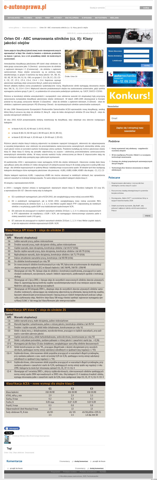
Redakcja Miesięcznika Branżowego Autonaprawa (30, 436)
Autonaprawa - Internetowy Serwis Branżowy (25, 7)
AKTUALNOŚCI (14, 18)
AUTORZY (58, 18)
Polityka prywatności (88, 472)
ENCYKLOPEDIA (72, 18)
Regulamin (55, 472)
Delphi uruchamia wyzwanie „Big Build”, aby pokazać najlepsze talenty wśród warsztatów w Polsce (129, 208)
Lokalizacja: (117, 60)
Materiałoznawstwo (29, 28)
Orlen (6, 452)
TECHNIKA (27, 18)
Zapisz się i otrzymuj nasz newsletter (129, 129)
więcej (147, 216)
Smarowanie (29, 452)
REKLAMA (114, 18)
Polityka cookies (70, 472)
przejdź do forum (99, 461)
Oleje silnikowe (18, 452)
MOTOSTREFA (101, 18)
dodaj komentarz (81, 461)
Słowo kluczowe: (115, 51)
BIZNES (39, 18)
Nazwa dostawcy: (115, 56)
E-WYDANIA (87, 18)
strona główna (14, 28)
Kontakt (103, 472)
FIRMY (47, 18)
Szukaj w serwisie (97, 8)
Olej (10, 452)
